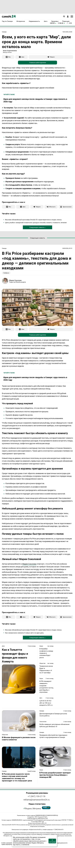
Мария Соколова (15, 280)
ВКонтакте (52, 206)
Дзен (22, 57)
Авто (3, 646)
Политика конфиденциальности (57, 843)
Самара (4, 32)
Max (9, 57)
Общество (42, 663)
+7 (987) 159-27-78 (36, 796)
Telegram (52, 57)
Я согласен (52, 841)
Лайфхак (6, 273)
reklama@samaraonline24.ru (36, 800)
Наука (41, 646)
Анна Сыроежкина (10, 51)
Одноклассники (67, 206)
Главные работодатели (37, 62)
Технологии (42, 721)
